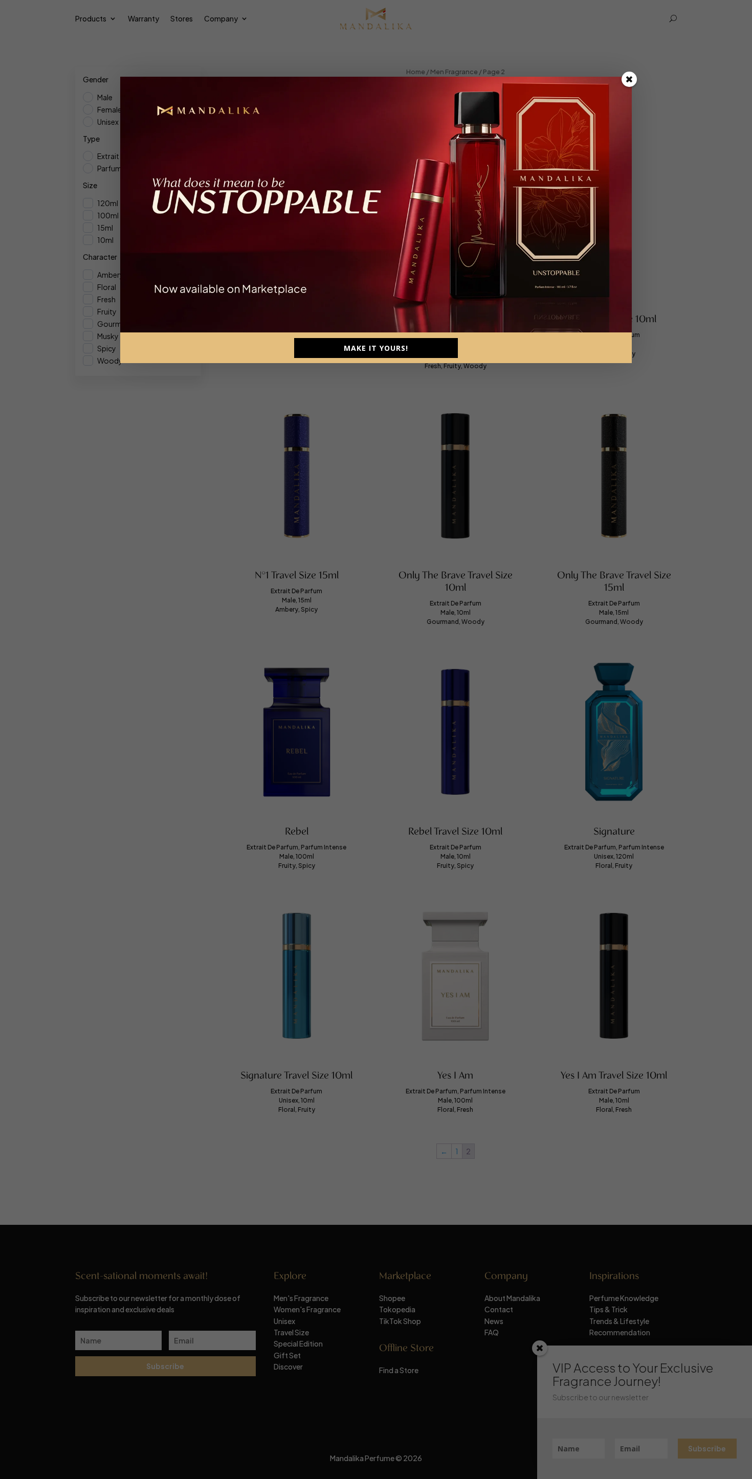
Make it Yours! (376, 348)
